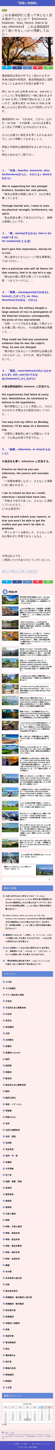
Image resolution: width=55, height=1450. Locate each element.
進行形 (9, 1362)
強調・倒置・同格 (14, 1181)
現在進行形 (11, 1310)
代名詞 (9, 1014)
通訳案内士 (11, 1355)
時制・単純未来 (13, 1233)
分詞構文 (10, 1040)
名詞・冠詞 (11, 1136)
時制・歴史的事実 (14, 1246)
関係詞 (9, 1381)
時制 (8, 1220)
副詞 (4, 10)
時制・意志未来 (13, 1239)
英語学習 (10, 1336)
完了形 (9, 1175)
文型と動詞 (11, 1214)
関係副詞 (10, 1375)
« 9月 (4, 1424)
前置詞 (9, 1046)
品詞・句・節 (12, 1156)
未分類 (9, 1271)
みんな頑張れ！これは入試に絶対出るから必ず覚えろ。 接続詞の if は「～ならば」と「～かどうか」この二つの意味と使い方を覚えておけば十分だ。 (28, 951)
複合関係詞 (11, 1342)
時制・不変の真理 (14, 1226)
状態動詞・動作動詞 (15, 1304)
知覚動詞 (10, 1316)
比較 (8, 1284)
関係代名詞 (11, 1368)
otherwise (17, 571)
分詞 (8, 1033)
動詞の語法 (11, 1098)
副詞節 (9, 1065)
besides (6, 571)
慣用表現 (10, 1194)
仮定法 (9, 1020)
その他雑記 (11, 988)
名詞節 (9, 1143)
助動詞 (9, 1072)
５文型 (9, 1387)
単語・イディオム (14, 1104)
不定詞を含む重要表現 (16, 1008)
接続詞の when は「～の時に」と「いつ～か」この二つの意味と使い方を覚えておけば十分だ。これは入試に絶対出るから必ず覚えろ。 (29, 938)
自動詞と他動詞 (13, 1323)
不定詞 (9, 1001)
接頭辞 (9, 1207)
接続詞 (9, 1201)
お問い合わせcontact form (40, 1444)
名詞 (8, 1123)
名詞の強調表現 (13, 1130)
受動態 (9, 1110)
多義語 (9, 1162)
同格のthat (11, 1117)
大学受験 (10, 1169)
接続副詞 (33, 571)
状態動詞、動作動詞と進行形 (19, 1297)
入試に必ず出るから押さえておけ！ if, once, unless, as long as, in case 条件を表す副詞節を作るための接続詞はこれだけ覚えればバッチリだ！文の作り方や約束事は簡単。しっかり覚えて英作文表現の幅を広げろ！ (29, 902)
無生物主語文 (12, 1291)
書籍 (8, 1265)
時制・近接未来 (13, 1259)
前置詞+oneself (13, 1053)
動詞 (8, 1091)
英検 (8, 1329)
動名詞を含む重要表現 (16, 1085)
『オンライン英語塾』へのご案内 (16, 1444)
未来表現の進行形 (14, 1278)
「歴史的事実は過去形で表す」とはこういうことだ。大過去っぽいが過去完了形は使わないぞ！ (29, 962)
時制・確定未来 (13, 1252)
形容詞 (9, 1188)
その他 (9, 982)
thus (25, 571)
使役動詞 (10, 1027)
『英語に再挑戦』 (27, 3)
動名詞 (9, 1078)
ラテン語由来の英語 (15, 995)
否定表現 (10, 1149)
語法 (8, 1349)
